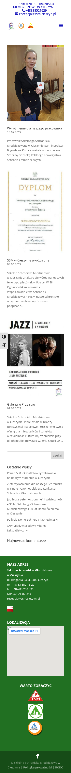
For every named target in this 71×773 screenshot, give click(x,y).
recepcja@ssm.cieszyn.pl (23, 598)
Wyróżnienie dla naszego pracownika (34, 128)
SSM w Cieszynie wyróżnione (28, 260)
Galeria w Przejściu (21, 404)
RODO (59, 767)
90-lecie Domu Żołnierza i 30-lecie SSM (32, 519)
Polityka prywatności (37, 767)
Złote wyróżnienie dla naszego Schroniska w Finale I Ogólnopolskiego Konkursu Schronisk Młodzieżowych (34, 488)
